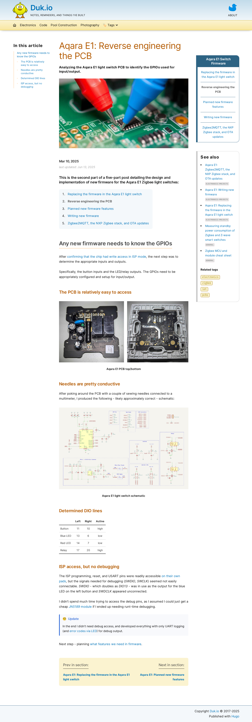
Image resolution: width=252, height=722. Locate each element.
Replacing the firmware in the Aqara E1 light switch (105, 194)
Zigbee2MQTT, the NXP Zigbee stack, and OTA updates (108, 223)
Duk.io (41, 7)
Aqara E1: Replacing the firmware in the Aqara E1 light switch (219, 210)
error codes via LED (83, 631)
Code (43, 25)
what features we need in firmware (115, 644)
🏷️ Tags (109, 25)
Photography (90, 25)
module (80, 606)
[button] (14, 25)
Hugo (235, 716)
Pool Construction (64, 25)
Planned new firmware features (91, 208)
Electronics (28, 25)
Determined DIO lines (33, 78)
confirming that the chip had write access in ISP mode (106, 256)
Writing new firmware (83, 216)
